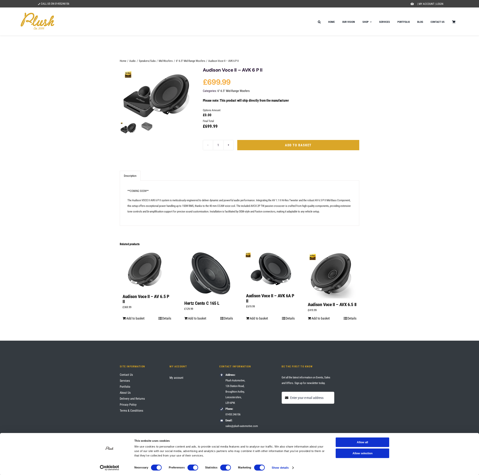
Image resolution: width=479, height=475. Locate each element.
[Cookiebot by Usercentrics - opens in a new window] (109, 468)
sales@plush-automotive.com (241, 426)
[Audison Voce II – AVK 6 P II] (156, 93)
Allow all (362, 442)
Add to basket (298, 145)
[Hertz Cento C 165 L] (208, 273)
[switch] (192, 468)
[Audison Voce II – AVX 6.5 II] (332, 274)
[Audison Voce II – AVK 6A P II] (270, 270)
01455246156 (62, 3)
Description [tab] (130, 176)
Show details (280, 467)
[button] (319, 21)
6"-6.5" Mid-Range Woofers (233, 91)
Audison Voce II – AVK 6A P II (270, 298)
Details (166, 318)
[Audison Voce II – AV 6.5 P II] (147, 270)
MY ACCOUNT (426, 4)
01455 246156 (232, 414)
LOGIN (439, 4)
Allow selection (363, 453)
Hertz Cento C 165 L (201, 303)
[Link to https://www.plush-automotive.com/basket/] (412, 4)
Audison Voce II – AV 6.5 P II (146, 299)
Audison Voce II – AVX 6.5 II (332, 304)
